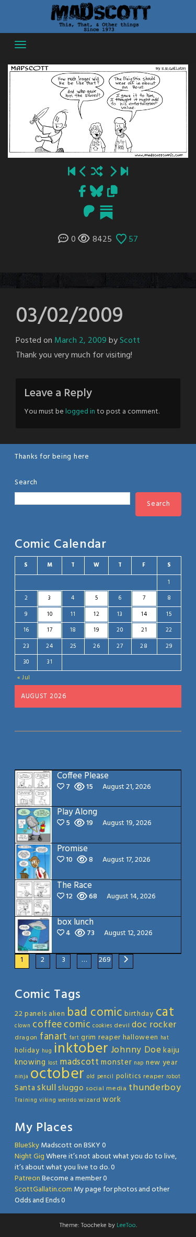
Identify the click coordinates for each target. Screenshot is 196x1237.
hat (164, 1038)
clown (23, 1026)
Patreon (27, 1179)
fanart (53, 1037)
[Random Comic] (97, 172)
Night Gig (29, 1157)
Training (26, 1100)
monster (116, 1062)
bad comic (94, 1012)
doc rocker (154, 1025)
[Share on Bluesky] (96, 192)
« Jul (24, 677)
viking (47, 1100)
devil (122, 1026)
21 (144, 630)
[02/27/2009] (83, 172)
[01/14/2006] (71, 172)
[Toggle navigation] (20, 44)
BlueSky (27, 1146)
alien (57, 1014)
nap (139, 1063)
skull (46, 1088)
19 (96, 630)
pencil (105, 1076)
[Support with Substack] (106, 212)
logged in (80, 412)
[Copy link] (112, 192)
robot (173, 1076)
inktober (81, 1048)
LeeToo (126, 1225)
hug (47, 1051)
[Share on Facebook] (82, 192)
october (57, 1074)
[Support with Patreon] (89, 212)
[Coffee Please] (124, 172)
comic (77, 1025)
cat (165, 1012)
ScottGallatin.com (43, 1190)
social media (106, 1088)
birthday (139, 1014)
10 (49, 614)
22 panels (31, 1014)
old (91, 1076)
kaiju (171, 1050)
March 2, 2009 (80, 341)
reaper (153, 1076)
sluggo (71, 1088)
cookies (102, 1026)
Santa (25, 1088)
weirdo (67, 1100)
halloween (140, 1038)
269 (105, 960)
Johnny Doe (136, 1050)
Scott (130, 341)
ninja (22, 1076)
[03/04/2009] (113, 172)
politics (129, 1076)
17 (49, 630)
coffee (47, 1025)
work (111, 1099)
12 (96, 614)
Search (26, 482)
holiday (27, 1051)
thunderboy (155, 1087)
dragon (26, 1038)
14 (144, 614)
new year (162, 1063)
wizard (89, 1100)
